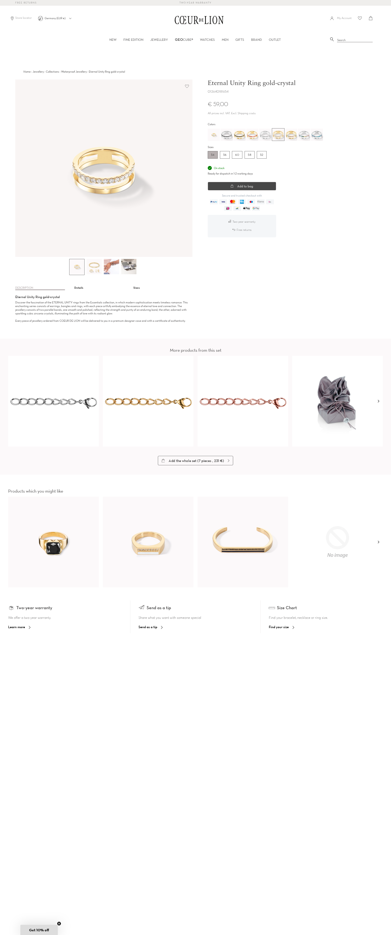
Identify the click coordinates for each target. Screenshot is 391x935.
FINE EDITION (133, 40)
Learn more (16, 627)
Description (24, 288)
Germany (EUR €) (55, 18)
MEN (225, 40)
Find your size (279, 627)
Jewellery (38, 71)
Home (27, 71)
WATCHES (207, 40)
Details (78, 288)
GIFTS (239, 40)
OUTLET (275, 40)
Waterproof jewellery (74, 71)
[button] (378, 401)
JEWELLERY (159, 40)
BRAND (256, 40)
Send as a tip (147, 627)
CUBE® (184, 40)
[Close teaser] (59, 924)
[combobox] (355, 40)
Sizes (136, 288)
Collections (52, 71)
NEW (112, 40)
